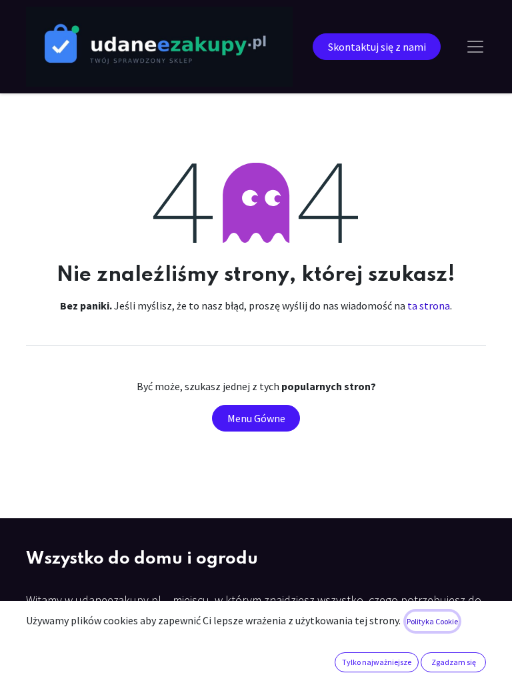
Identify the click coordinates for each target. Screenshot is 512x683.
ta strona (428, 305)
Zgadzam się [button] (453, 662)
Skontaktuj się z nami (377, 46)
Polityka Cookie (432, 621)
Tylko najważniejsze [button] (376, 662)
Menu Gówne (256, 418)
